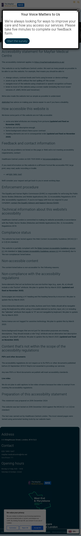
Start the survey (17, 41)
